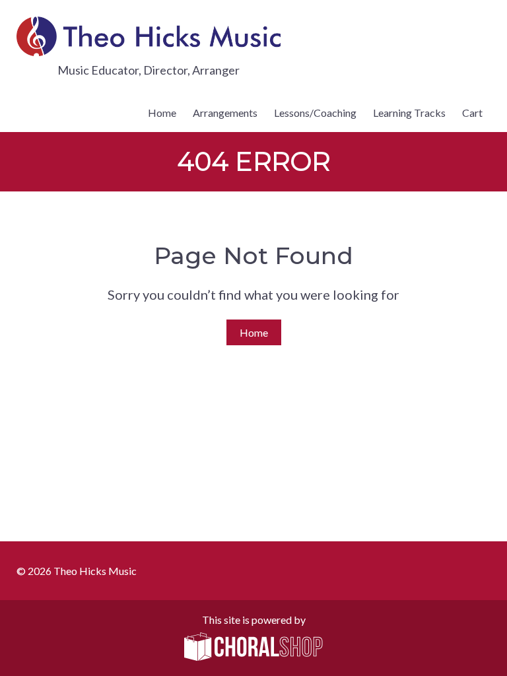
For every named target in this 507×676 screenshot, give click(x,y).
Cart (472, 112)
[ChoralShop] (253, 647)
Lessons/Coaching (315, 112)
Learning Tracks (409, 112)
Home (162, 112)
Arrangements (225, 112)
